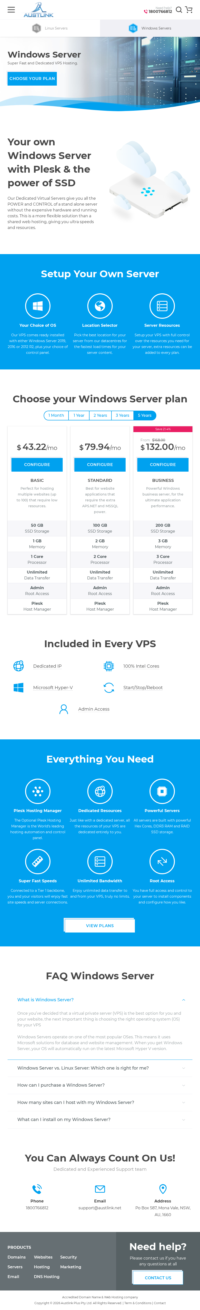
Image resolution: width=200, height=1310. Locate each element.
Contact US (158, 1278)
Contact (160, 1303)
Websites (43, 1257)
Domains (17, 1257)
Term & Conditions (137, 1303)
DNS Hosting (47, 1276)
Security (68, 1257)
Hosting (42, 1267)
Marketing (70, 1267)
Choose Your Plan (32, 78)
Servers (15, 1267)
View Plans (100, 925)
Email (13, 1276)
